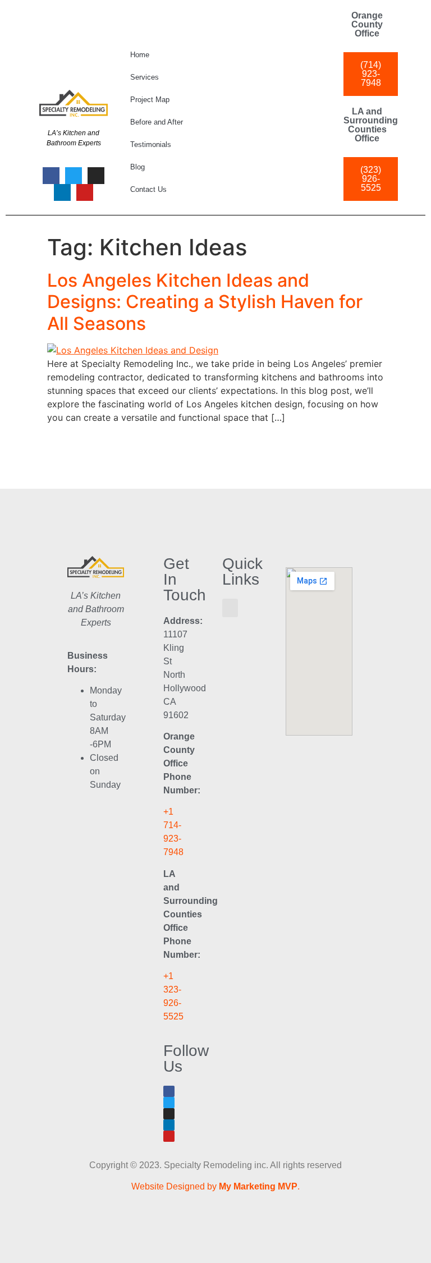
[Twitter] (73, 175)
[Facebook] (51, 175)
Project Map (149, 99)
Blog (137, 167)
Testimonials (150, 144)
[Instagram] (96, 175)
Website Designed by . (215, 1186)
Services (144, 77)
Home (139, 54)
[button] (230, 608)
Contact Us (148, 189)
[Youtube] (84, 192)
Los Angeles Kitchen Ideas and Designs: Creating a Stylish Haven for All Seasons (205, 301)
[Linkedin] (62, 192)
